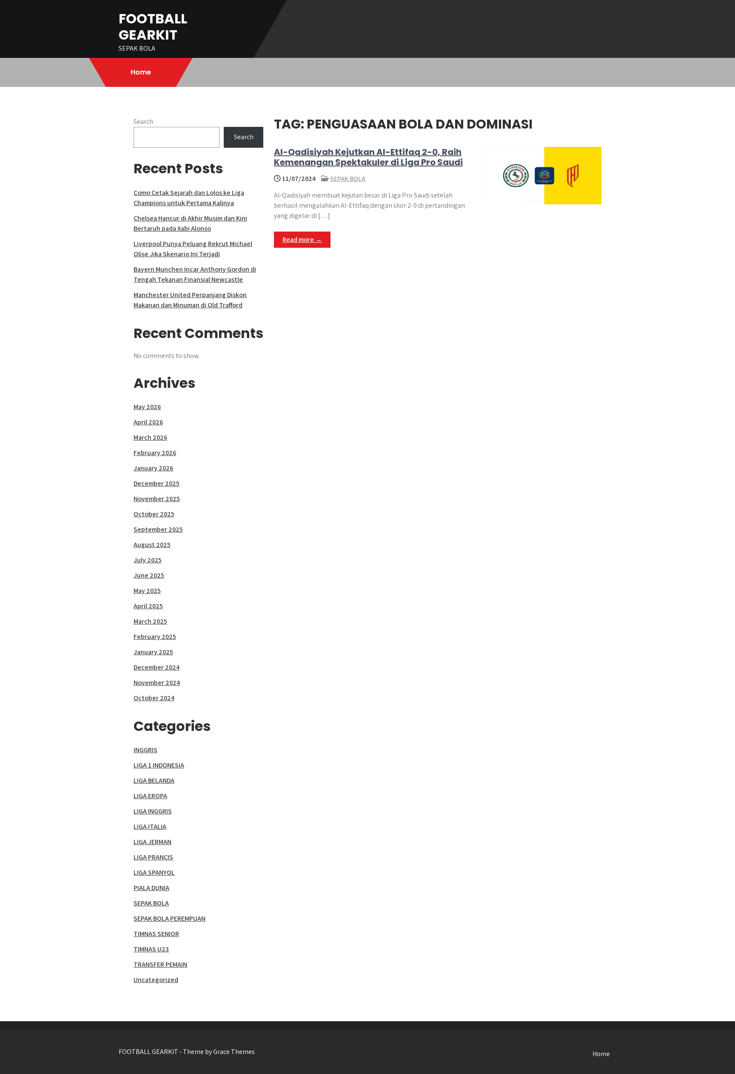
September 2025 (158, 529)
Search (143, 121)
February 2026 (155, 452)
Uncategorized (156, 979)
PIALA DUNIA (151, 887)
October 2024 (154, 697)
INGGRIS (145, 749)
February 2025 (155, 636)
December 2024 (156, 667)
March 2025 (150, 621)
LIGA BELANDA (154, 780)
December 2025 (156, 483)
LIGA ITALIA (150, 826)
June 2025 (149, 575)
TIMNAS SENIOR (156, 933)
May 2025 (147, 590)
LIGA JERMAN (152, 841)
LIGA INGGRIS (153, 811)
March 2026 (150, 437)
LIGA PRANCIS (153, 857)
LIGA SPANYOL (154, 872)
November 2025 (157, 498)
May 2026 (147, 406)
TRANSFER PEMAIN (160, 964)
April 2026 (148, 422)
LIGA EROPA (150, 795)
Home (141, 72)
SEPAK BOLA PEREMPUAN (169, 918)
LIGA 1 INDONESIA (159, 765)
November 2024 (157, 682)
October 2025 (154, 514)
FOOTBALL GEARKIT (153, 26)
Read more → (302, 239)
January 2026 (153, 468)
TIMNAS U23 (151, 949)
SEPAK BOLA (347, 178)
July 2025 (148, 560)
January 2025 (153, 651)
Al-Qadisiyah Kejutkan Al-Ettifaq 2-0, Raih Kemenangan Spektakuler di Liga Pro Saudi (368, 157)
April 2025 (148, 605)
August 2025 (152, 544)
